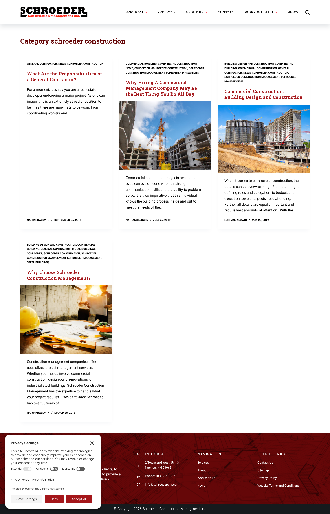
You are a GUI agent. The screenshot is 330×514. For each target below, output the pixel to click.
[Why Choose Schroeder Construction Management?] (66, 320)
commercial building (141, 63)
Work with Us (258, 12)
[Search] (307, 12)
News (292, 12)
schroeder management (183, 72)
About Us (194, 12)
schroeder (142, 68)
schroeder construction (85, 63)
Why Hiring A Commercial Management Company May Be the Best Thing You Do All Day (161, 88)
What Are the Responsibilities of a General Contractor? (64, 76)
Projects (166, 12)
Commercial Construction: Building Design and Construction (263, 94)
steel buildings (38, 262)
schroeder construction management (251, 76)
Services (134, 12)
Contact (226, 12)
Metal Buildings (83, 248)
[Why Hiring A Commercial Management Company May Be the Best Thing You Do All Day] (165, 135)
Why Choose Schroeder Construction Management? (59, 275)
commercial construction (177, 63)
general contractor (42, 63)
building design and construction (249, 63)
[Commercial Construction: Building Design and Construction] (264, 139)
